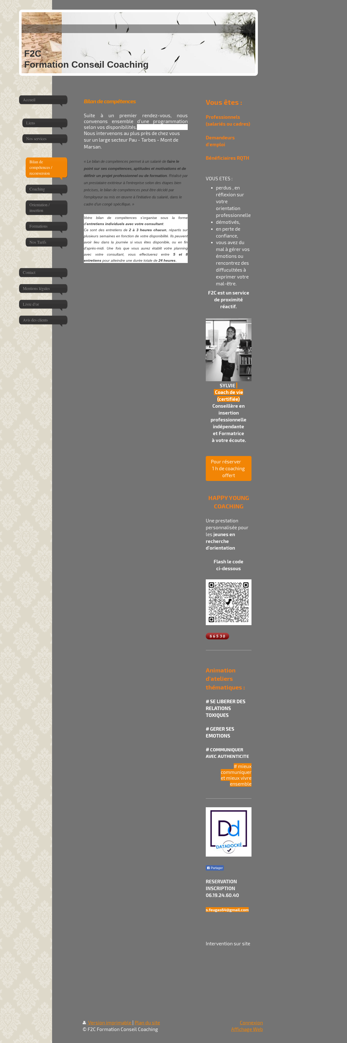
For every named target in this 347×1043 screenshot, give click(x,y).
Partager (216, 868)
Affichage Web (247, 1029)
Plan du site (147, 1022)
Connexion (251, 1022)
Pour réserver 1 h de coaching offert (228, 468)
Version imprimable (109, 1022)
